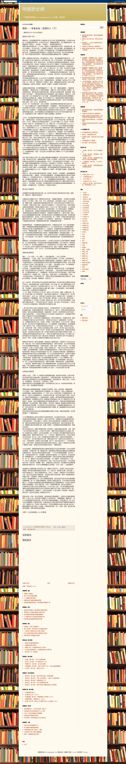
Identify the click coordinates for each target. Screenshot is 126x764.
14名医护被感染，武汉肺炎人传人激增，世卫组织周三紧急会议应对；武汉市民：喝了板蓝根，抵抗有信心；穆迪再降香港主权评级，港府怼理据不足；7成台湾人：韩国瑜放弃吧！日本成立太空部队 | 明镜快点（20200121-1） (92, 85)
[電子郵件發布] (54, 527)
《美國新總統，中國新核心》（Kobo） (35, 699)
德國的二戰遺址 (28, 593)
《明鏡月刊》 (86, 195)
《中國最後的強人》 (30, 692)
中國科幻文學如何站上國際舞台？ (92, 46)
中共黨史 (84, 219)
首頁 (48, 583)
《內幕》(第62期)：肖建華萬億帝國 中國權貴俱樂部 (92, 166)
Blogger (86, 752)
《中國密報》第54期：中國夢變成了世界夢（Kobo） (39, 697)
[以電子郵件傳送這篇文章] (58, 527)
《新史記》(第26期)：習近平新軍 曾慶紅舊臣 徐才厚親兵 (40, 685)
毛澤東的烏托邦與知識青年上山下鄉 (34, 711)
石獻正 (86, 320)
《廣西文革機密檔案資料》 (32, 643)
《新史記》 (85, 197)
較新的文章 (26, 583)
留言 (84, 309)
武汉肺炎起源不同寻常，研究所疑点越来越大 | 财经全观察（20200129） (92, 78)
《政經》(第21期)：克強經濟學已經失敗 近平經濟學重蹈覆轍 (92, 158)
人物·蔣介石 (85, 216)
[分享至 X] (61, 527)
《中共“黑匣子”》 (87, 179)
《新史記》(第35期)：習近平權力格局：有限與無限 (38, 676)
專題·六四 (85, 254)
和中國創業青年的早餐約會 (90, 132)
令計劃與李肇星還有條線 (31, 727)
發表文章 (85, 306)
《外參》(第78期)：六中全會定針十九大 (35, 662)
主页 (25, 744)
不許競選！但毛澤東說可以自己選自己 (35, 717)
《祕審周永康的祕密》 (30, 645)
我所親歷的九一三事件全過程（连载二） (35, 709)
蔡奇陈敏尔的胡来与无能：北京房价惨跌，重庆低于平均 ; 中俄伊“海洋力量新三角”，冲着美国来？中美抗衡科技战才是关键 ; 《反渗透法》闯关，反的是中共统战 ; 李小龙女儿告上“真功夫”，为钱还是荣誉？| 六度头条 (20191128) (92, 97)
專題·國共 (85, 265)
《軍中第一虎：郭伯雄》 (31, 652)
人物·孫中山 (85, 210)
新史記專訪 (85, 269)
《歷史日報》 (86, 201)
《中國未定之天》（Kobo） (31, 694)
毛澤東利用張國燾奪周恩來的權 (33, 619)
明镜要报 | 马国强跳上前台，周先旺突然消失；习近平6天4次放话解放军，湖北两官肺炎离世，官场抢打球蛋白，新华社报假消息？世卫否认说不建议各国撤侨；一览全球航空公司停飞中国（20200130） (92, 61)
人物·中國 (29, 529)
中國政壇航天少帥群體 (88, 140)
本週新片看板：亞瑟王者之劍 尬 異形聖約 (93, 137)
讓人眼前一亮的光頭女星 (89, 142)
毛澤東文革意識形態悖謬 (31, 715)
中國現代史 (85, 227)
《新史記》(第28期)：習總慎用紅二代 (35, 680)
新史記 (86, 318)
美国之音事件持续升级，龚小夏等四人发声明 (92, 49)
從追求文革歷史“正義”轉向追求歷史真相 (35, 610)
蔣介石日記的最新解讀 (30, 596)
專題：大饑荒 (86, 249)
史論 (83, 238)
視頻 (83, 267)
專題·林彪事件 (86, 262)
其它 (83, 240)
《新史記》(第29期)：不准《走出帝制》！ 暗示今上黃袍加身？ (42, 678)
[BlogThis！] (59, 527)
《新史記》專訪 (86, 199)
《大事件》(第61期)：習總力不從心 (34, 668)
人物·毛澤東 (85, 206)
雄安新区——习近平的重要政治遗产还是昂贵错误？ (92, 43)
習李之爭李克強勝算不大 (31, 725)
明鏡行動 (84, 243)
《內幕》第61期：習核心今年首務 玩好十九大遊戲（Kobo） (41, 701)
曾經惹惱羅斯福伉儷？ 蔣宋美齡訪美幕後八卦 (37, 602)
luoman (74, 752)
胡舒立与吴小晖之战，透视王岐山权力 (92, 39)
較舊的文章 (71, 583)
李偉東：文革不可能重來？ (32, 626)
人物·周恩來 (85, 208)
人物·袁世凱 (85, 212)
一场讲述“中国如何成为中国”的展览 (34, 631)
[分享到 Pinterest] (65, 527)
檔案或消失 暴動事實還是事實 (32, 600)
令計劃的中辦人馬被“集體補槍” (33, 732)
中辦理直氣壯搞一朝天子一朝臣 (33, 730)
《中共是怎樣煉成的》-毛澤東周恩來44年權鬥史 (38, 649)
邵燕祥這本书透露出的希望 (32, 635)
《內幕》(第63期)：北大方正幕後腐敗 (35, 659)
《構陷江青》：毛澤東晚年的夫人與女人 (35, 647)
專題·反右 (85, 256)
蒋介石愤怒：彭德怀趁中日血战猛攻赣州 (35, 629)
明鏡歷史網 (33, 9)
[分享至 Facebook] (63, 527)
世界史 (84, 232)
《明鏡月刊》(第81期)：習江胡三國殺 (35, 664)
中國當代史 (85, 230)
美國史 (84, 247)
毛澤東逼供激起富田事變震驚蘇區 (33, 614)
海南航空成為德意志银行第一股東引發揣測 (92, 124)
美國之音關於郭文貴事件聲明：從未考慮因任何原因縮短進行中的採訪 (92, 116)
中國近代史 (85, 225)
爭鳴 (83, 245)
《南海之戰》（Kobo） (88, 174)
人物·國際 (85, 214)
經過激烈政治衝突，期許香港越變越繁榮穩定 (92, 36)
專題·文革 (85, 258)
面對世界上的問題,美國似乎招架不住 (34, 612)
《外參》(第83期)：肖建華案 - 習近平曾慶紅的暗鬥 (92, 155)
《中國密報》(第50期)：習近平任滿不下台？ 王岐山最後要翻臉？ (43, 666)
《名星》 (84, 192)
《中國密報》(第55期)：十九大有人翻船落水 (92, 162)
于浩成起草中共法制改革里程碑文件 (34, 617)
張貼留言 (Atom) (31, 586)
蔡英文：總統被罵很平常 (89, 134)
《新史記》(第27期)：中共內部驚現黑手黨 (36, 682)
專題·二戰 (85, 251)
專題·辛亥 (85, 260)
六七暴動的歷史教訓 (30, 598)
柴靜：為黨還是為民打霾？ (32, 734)
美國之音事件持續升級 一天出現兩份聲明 (92, 120)
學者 (34, 529)
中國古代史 (85, 223)
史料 (83, 234)
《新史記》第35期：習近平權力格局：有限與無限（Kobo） (92, 184)
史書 (83, 236)
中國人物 (84, 221)
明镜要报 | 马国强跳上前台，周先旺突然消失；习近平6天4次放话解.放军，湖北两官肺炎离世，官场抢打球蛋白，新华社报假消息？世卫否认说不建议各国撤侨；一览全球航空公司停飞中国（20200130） (92, 71)
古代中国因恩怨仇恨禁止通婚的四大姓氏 (35, 633)
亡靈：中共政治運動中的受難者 (33, 713)
